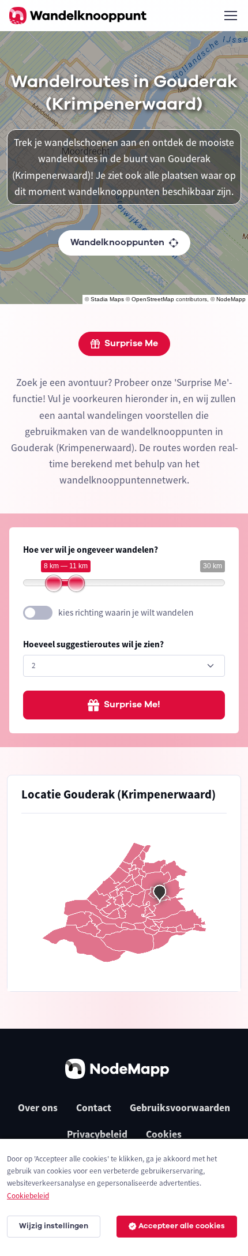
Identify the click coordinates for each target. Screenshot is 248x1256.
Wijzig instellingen (53, 1226)
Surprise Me (131, 343)
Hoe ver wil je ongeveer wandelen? (90, 549)
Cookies (164, 1134)
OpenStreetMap (152, 299)
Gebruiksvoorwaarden (180, 1107)
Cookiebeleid (28, 1196)
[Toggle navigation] (230, 15)
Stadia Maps (107, 299)
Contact (93, 1107)
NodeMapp (231, 299)
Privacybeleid (97, 1134)
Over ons (38, 1107)
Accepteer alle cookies (181, 1226)
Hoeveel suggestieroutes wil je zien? (93, 644)
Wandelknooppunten (117, 242)
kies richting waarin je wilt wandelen (125, 612)
